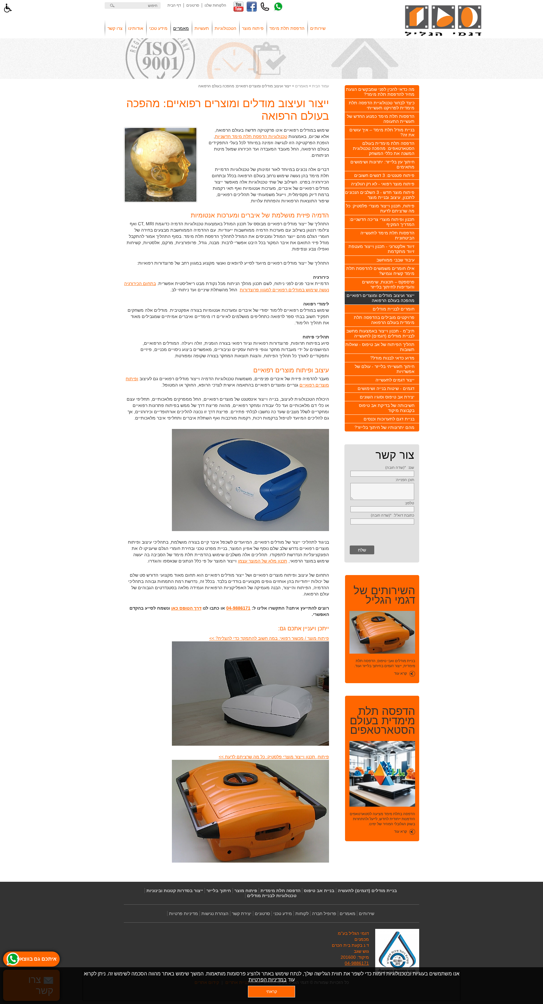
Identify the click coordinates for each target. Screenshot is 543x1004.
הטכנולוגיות (225, 28)
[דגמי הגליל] (443, 21)
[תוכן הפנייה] (382, 498)
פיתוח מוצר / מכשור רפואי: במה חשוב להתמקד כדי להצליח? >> (269, 638)
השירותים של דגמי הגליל (384, 595)
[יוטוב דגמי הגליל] (238, 7)
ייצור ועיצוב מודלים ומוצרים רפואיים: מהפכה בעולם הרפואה (379, 298)
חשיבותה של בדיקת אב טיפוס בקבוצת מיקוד (386, 408)
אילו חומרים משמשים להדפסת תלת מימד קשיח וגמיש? (380, 271)
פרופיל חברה (324, 913)
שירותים (318, 28)
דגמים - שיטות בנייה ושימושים (386, 388)
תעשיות (202, 28)
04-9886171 (238, 608)
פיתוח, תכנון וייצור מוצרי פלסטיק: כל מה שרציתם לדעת (380, 208)
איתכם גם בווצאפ (37, 959)
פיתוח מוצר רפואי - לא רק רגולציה (382, 183)
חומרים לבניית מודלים (393, 308)
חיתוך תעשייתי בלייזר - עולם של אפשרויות (384, 369)
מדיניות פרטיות (183, 913)
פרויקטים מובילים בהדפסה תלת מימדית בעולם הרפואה (384, 320)
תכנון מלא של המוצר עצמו (262, 560)
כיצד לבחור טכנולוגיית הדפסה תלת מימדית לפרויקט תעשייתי (381, 105)
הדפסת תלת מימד (286, 28)
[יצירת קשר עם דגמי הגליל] (265, 7)
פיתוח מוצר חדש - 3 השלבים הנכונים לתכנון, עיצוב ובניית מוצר (379, 195)
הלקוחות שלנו (215, 5)
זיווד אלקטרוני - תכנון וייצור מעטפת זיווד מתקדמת (381, 249)
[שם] (382, 473)
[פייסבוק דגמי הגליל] (252, 7)
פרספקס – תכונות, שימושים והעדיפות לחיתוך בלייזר (388, 284)
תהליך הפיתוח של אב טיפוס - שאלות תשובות (379, 347)
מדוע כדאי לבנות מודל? (392, 357)
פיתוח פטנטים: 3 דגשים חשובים (384, 175)
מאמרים (181, 28)
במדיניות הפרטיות (268, 979)
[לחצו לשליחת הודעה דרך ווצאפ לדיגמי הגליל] (278, 7)
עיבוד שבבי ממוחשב (395, 259)
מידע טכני (158, 28)
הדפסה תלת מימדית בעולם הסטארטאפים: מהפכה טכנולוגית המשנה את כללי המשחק (383, 148)
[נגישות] (8, 8)
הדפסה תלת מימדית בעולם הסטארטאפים (382, 720)
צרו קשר (115, 28)
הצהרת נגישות (214, 913)
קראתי (271, 991)
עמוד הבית (320, 86)
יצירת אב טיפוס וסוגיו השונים (387, 396)
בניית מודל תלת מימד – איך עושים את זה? (381, 132)
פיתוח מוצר (253, 28)
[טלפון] (382, 509)
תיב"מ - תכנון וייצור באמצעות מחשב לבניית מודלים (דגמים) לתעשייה (380, 333)
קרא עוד (400, 673)
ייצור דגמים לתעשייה (395, 379)
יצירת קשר (241, 913)
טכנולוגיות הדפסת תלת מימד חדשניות (251, 136)
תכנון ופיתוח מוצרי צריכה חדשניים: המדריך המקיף (381, 222)
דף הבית (174, 5)
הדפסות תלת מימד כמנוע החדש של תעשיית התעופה (380, 119)
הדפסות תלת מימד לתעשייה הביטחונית (387, 235)
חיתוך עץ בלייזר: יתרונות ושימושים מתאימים (382, 164)
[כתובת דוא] (382, 521)
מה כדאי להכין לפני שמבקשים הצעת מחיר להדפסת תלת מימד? (380, 92)
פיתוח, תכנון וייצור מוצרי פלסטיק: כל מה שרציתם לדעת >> (274, 756)
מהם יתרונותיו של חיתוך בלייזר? (384, 427)
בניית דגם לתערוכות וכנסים (389, 418)
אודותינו (135, 28)
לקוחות (302, 913)
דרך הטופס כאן (186, 608)
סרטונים (192, 5)
